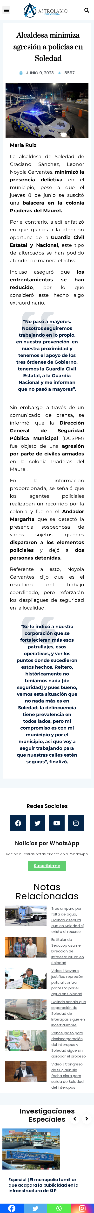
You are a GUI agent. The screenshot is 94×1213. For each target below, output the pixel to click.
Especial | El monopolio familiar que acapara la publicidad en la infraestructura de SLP (43, 1185)
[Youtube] (57, 823)
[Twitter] (37, 823)
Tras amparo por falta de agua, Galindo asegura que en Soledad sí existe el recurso (67, 920)
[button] (6, 10)
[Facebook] (18, 823)
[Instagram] (76, 823)
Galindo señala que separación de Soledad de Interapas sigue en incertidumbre (68, 1013)
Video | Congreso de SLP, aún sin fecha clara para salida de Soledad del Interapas (67, 1076)
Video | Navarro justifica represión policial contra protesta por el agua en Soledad (67, 982)
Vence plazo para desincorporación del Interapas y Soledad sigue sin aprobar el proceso (68, 1044)
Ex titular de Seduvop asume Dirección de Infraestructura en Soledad (67, 951)
